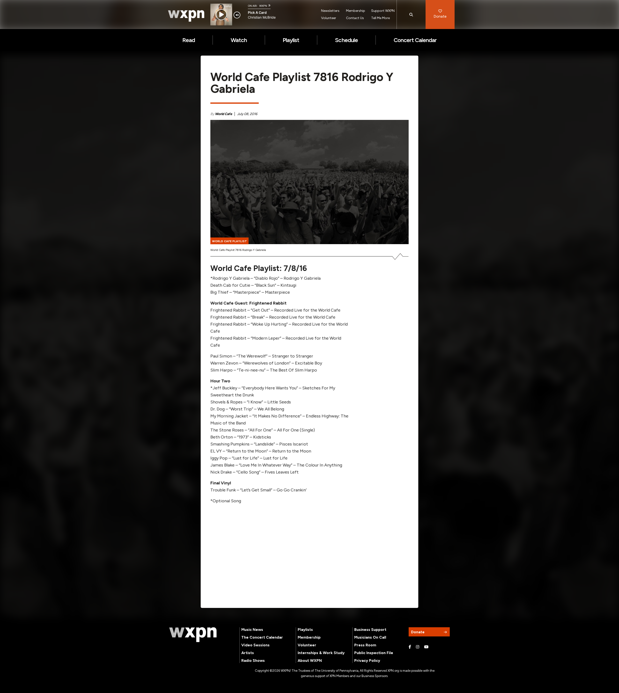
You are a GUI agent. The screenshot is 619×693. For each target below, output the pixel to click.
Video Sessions (255, 645)
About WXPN (310, 660)
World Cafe (223, 114)
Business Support (370, 629)
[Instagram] (417, 647)
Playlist (291, 40)
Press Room (365, 645)
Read (188, 40)
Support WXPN (383, 11)
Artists (247, 652)
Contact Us (355, 18)
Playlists (305, 629)
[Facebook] (410, 647)
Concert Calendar (415, 40)
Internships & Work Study (321, 652)
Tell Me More (380, 18)
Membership (355, 11)
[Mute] (237, 15)
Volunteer (328, 18)
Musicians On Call (370, 637)
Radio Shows (253, 660)
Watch (239, 40)
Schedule (346, 40)
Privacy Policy (367, 660)
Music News (252, 629)
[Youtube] (426, 647)
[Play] (221, 14)
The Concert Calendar (262, 637)
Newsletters (330, 11)
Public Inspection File (373, 652)
